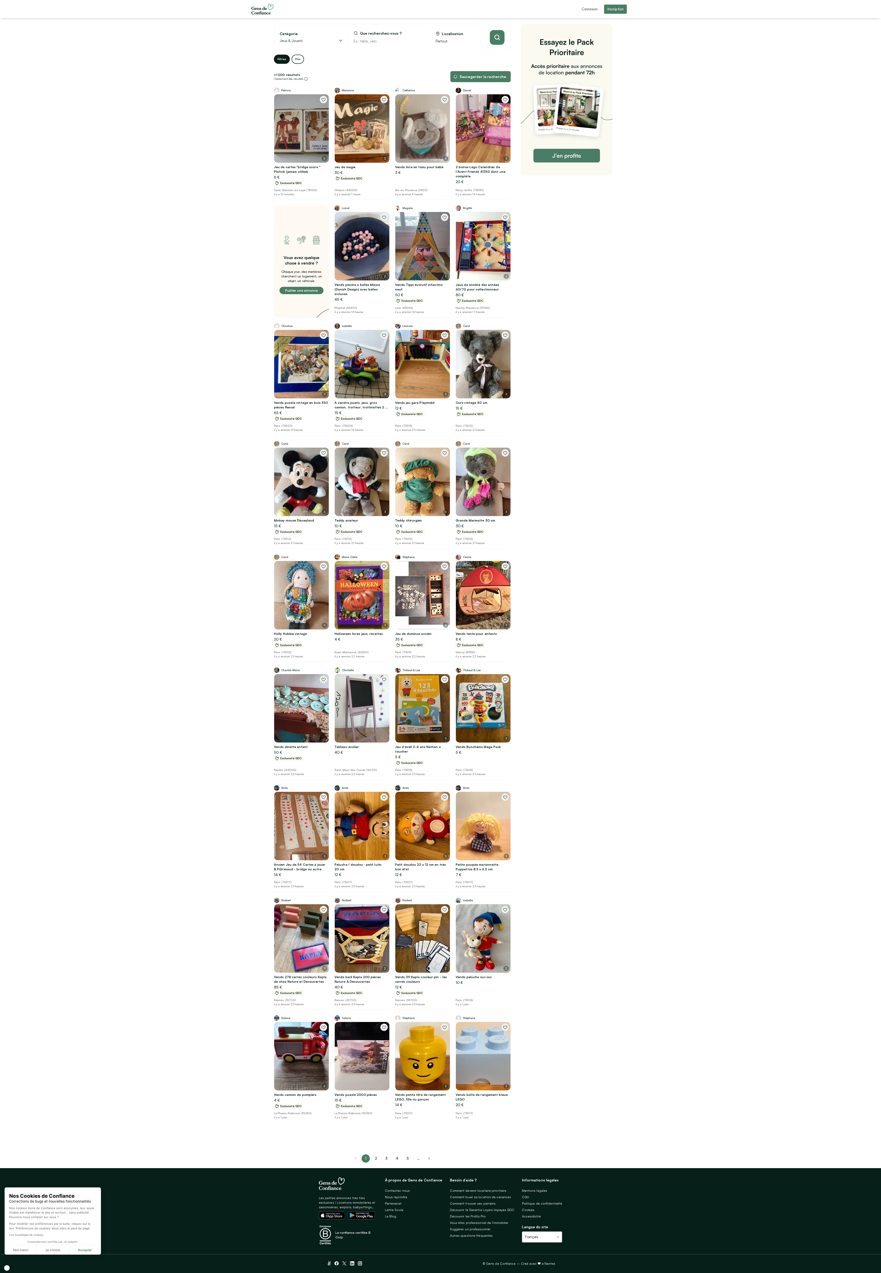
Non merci (20, 1250)
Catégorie (289, 34)
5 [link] (408, 1158)
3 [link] (386, 1158)
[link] (429, 1158)
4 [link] (397, 1158)
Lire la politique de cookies (26, 1235)
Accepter (85, 1250)
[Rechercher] (497, 37)
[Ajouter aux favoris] (323, 99)
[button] (7, 1268)
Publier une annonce (301, 290)
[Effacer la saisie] (421, 41)
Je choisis (52, 1250)
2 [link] (376, 1158)
